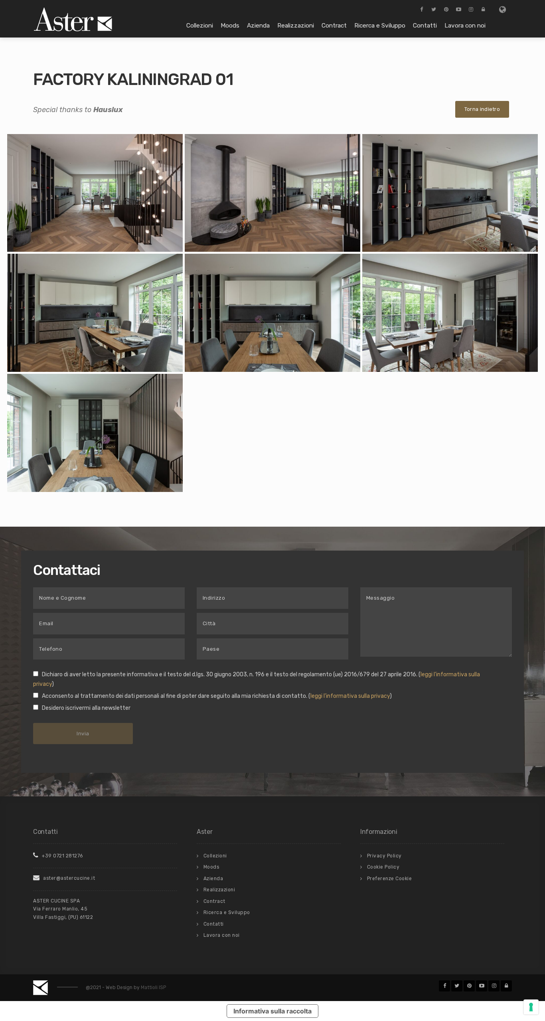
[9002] (272, 192)
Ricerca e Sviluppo (379, 25)
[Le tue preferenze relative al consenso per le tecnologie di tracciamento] (531, 1007)
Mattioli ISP (153, 987)
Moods (230, 25)
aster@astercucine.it (68, 878)
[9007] (95, 432)
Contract (334, 25)
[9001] (95, 192)
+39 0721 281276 (62, 856)
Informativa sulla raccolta (272, 1011)
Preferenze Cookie (389, 878)
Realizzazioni (295, 25)
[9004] (95, 312)
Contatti (425, 25)
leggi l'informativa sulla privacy (350, 696)
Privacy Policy (384, 856)
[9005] (272, 312)
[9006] (450, 312)
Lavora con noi (465, 25)
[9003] (450, 192)
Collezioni (199, 25)
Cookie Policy (383, 867)
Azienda (258, 25)
